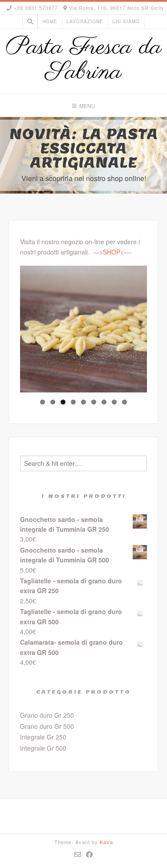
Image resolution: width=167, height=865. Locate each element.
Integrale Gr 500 (43, 748)
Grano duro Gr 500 (47, 726)
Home (49, 21)
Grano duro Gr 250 (47, 715)
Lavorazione (84, 21)
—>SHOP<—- (112, 251)
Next (136, 327)
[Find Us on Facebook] (89, 854)
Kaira (106, 841)
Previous (31, 327)
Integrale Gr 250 (43, 736)
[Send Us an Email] (77, 854)
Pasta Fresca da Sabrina (84, 60)
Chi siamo (126, 21)
